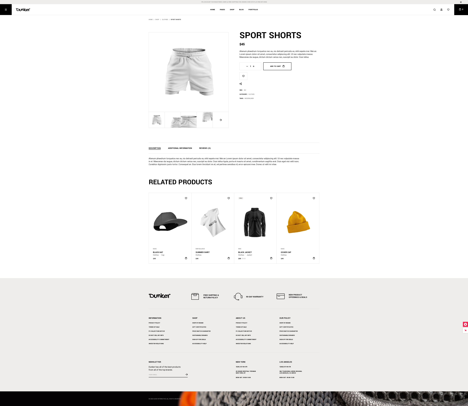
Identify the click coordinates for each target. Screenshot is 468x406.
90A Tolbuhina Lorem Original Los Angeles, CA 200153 (290, 372)
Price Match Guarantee (201, 331)
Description (155, 148)
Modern (247, 98)
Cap (162, 255)
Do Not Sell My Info (156, 335)
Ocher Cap (286, 252)
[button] (221, 120)
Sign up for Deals (199, 339)
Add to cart (275, 66)
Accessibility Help (199, 344)
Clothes (251, 94)
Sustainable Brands (200, 335)
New (252, 98)
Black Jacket (245, 252)
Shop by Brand (197, 323)
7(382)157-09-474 (285, 367)
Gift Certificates (199, 327)
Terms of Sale (154, 327)
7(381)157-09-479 (241, 367)
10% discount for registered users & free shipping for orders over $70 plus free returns (234, 2)
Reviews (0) (205, 148)
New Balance (200, 249)
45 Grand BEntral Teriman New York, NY (246, 372)
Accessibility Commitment (159, 339)
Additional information (180, 148)
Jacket (249, 255)
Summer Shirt (203, 252)
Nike (239, 249)
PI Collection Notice (157, 331)
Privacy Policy (154, 323)
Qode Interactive (160, 399)
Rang (155, 249)
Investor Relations (156, 344)
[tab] (155, 148)
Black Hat (158, 252)
